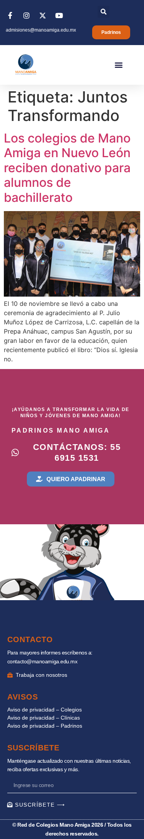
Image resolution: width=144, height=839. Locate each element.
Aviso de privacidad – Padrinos (44, 726)
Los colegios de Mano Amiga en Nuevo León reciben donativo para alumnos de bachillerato (67, 168)
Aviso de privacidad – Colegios (44, 709)
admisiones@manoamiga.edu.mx (41, 30)
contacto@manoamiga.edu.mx (42, 661)
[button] (103, 12)
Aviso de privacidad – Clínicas (43, 718)
